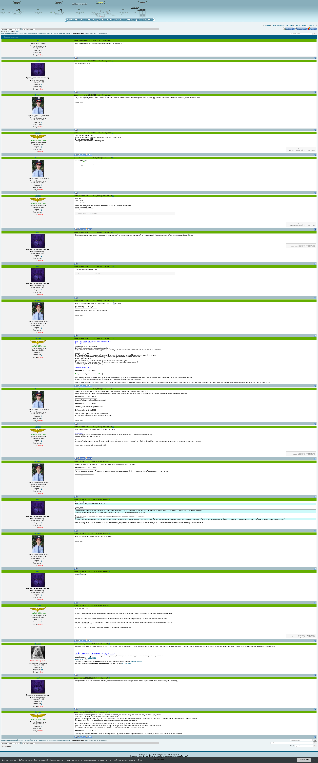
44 (112, 133)
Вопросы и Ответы (82, 660)
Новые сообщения (277, 25)
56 (109, 571)
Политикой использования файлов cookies (125, 760)
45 (113, 158)
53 (109, 462)
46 (113, 196)
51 (113, 389)
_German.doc (91, 273)
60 (109, 712)
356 (32, 29)
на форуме (92, 658)
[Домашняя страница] (88, 154)
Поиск (309, 25)
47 (113, 232)
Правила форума (300, 25)
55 (109, 533)
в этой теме (126, 663)
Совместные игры (64, 33)
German (38, 133)
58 (109, 644)
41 (112, 40)
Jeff (37, 40)
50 (113, 338)
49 (113, 300)
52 (113, 427)
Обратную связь (136, 661)
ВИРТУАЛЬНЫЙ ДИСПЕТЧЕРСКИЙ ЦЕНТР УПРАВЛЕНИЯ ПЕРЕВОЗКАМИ (32, 33)
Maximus (38, 644)
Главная (267, 25)
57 (109, 605)
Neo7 (17, 31)
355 (30, 29)
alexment (37, 95)
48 (113, 266)
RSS (314, 25)
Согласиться (304, 760)
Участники (289, 25)
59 (109, 678)
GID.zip (89, 213)
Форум (3, 33)
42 (112, 61)
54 (109, 499)
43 (112, 95)
